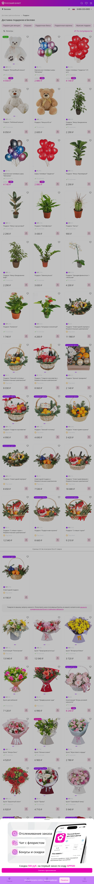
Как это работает (50, 880)
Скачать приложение (47, 870)
